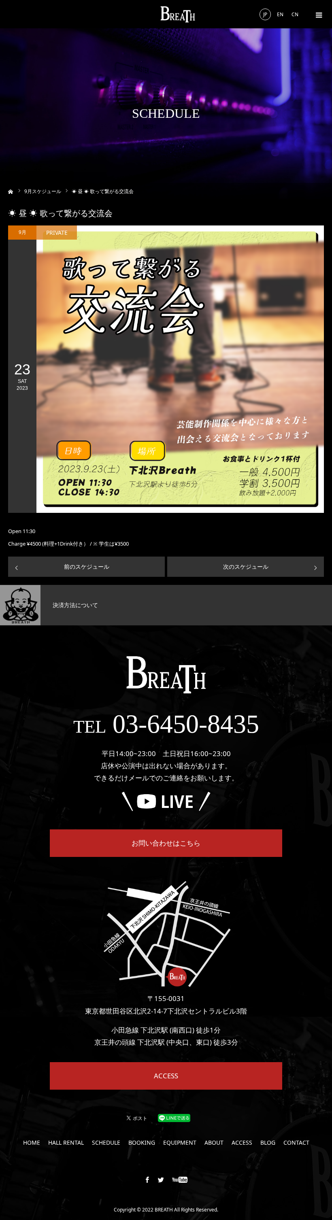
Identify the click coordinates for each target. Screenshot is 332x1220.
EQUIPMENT (179, 1143)
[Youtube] (180, 1179)
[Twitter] (161, 1179)
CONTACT (296, 1143)
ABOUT (213, 1143)
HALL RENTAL (66, 1143)
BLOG (267, 1143)
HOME (31, 1143)
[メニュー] (318, 14)
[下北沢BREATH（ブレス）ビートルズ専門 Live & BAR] (178, 14)
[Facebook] (147, 1179)
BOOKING (141, 1143)
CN (295, 14)
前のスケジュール (86, 566)
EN (280, 14)
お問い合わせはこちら (166, 843)
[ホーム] (10, 191)
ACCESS (166, 1075)
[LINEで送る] (174, 1117)
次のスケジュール (245, 566)
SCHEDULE (106, 1143)
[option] (83, 605)
